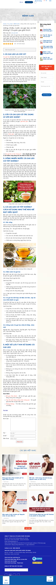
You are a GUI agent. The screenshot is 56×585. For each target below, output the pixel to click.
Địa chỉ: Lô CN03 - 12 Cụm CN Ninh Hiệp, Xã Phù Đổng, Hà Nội (20, 552)
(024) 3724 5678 (14, 539)
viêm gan (11, 134)
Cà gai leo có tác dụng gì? (13, 154)
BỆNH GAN (16, 23)
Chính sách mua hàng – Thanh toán (14, 563)
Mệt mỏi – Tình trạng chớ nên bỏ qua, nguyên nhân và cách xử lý (40, 478)
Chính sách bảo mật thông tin (12, 557)
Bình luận (6, 418)
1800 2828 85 (16, 548)
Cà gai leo (6, 57)
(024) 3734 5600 (24, 539)
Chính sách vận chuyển (11, 561)
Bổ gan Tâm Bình (11, 396)
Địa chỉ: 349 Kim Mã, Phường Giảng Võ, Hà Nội (16, 538)
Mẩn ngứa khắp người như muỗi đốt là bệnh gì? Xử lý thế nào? (48, 47)
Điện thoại (6, 438)
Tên (4, 433)
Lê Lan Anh (14, 33)
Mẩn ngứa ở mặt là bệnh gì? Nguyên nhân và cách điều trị (13, 515)
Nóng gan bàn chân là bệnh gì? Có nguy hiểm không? (12, 478)
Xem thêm (28, 528)
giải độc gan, (24, 121)
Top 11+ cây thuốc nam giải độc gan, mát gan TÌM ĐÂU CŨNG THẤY (47, 58)
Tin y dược (10, 23)
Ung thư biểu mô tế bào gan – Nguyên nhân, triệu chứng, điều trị (48, 30)
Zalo (10, 575)
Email (5, 435)
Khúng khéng (10, 404)
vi (44, 0)
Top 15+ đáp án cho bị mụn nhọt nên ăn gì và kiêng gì (47, 35)
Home (4, 23)
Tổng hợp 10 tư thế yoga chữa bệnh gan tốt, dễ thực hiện (47, 41)
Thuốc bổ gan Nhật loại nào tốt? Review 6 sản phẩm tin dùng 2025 (41, 515)
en (46, 0)
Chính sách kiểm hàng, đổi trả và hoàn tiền (16, 559)
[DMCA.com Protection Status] (37, 562)
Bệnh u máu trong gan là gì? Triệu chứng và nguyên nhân (48, 52)
